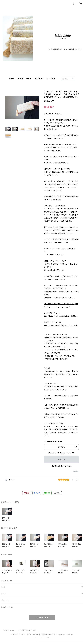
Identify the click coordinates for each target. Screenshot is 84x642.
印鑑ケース (5, 600)
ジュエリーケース (7, 607)
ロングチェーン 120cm (53, 441)
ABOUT (20, 78)
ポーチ (3, 594)
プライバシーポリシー (9, 630)
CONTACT (51, 78)
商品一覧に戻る (42, 617)
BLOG (28, 78)
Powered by (39, 638)
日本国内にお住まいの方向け (61, 466)
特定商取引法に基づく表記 (27, 630)
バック (3, 587)
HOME (11, 78)
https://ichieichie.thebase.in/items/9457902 (61, 316)
